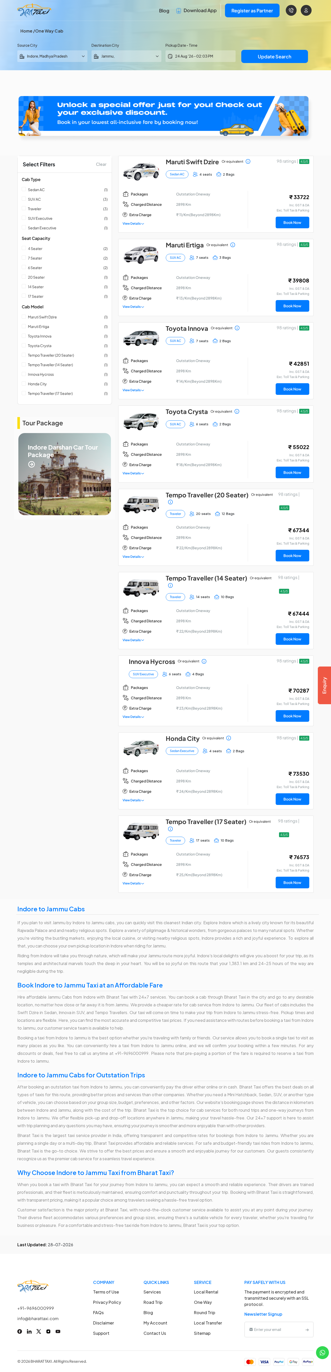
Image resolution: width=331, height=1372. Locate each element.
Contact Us (155, 1333)
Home (26, 31)
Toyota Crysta (39, 345)
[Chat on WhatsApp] (322, 1352)
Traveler (34, 208)
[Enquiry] (324, 685)
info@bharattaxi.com (38, 1318)
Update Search (274, 56)
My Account (155, 1323)
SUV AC (34, 199)
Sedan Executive (42, 227)
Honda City (37, 383)
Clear (101, 164)
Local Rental (206, 1292)
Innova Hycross (41, 374)
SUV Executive (40, 218)
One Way (203, 1302)
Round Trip (204, 1312)
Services (152, 1292)
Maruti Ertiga (38, 326)
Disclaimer (103, 1323)
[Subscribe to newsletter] (307, 1329)
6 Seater (35, 267)
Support (101, 1333)
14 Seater (36, 286)
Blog (164, 10)
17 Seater (35, 296)
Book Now (292, 222)
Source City (27, 45)
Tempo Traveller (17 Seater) (50, 393)
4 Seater (35, 248)
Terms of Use (106, 1292)
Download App (200, 10)
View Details (132, 223)
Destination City (105, 45)
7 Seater (35, 258)
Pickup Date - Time (181, 45)
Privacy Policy (107, 1302)
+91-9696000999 (35, 1308)
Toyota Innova (39, 336)
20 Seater (36, 277)
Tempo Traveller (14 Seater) (50, 364)
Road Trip (153, 1302)
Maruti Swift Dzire (42, 317)
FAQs (98, 1312)
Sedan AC (36, 189)
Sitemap (202, 1333)
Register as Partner (252, 10)
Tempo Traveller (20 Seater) (51, 355)
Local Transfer (208, 1323)
